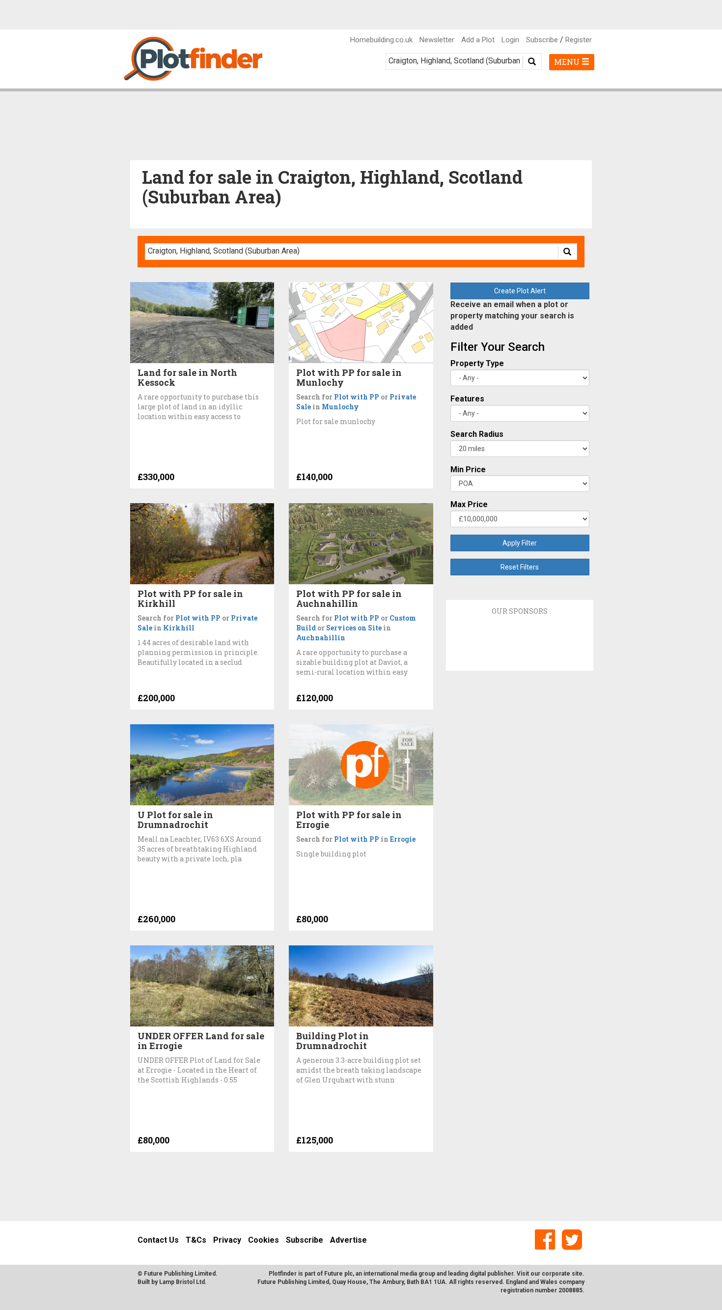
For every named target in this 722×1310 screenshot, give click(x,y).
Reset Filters (519, 567)
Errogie (403, 839)
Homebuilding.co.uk (381, 39)
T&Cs (196, 1240)
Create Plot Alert (520, 291)
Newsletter (436, 39)
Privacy (227, 1240)
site (577, 1273)
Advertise (348, 1240)
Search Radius (476, 434)
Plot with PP (356, 396)
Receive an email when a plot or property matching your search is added (512, 316)
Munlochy (340, 406)
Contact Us (158, 1240)
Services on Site (354, 627)
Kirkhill (178, 627)
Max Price (469, 504)
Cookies (263, 1240)
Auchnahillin (320, 637)
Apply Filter (519, 543)
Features (467, 398)
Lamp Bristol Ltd (182, 1282)
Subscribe (542, 39)
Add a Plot (478, 39)
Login (510, 39)
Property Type (477, 363)
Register (578, 39)
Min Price (468, 469)
